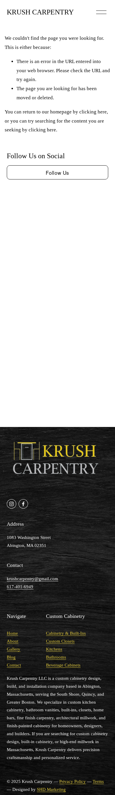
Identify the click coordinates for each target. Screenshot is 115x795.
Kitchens (54, 649)
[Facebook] (23, 504)
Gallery (13, 649)
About (12, 641)
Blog (11, 657)
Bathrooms (56, 657)
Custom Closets (60, 641)
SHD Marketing (51, 789)
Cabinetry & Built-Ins (66, 633)
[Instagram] (11, 504)
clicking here (93, 112)
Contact (14, 665)
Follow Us (57, 172)
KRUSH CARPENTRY (40, 12)
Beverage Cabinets (63, 665)
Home (12, 633)
